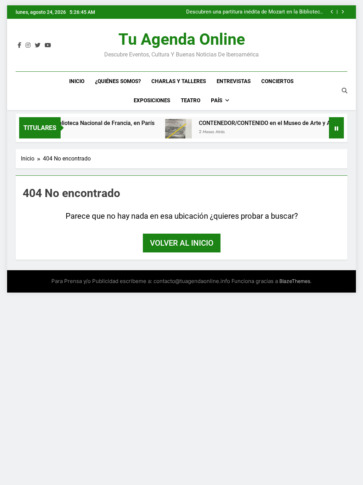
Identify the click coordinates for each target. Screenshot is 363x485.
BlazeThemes (294, 281)
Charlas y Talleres (178, 81)
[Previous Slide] (332, 12)
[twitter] (38, 45)
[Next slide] (342, 12)
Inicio (76, 81)
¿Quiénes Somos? (118, 81)
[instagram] (28, 45)
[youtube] (48, 45)
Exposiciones (152, 100)
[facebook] (19, 45)
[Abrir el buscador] (344, 90)
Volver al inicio (181, 243)
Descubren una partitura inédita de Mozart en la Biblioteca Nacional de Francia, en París (254, 12)
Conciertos (277, 81)
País (216, 100)
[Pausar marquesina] (336, 127)
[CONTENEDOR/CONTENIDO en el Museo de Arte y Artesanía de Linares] (173, 132)
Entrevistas (234, 81)
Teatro (190, 100)
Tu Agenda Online (181, 39)
